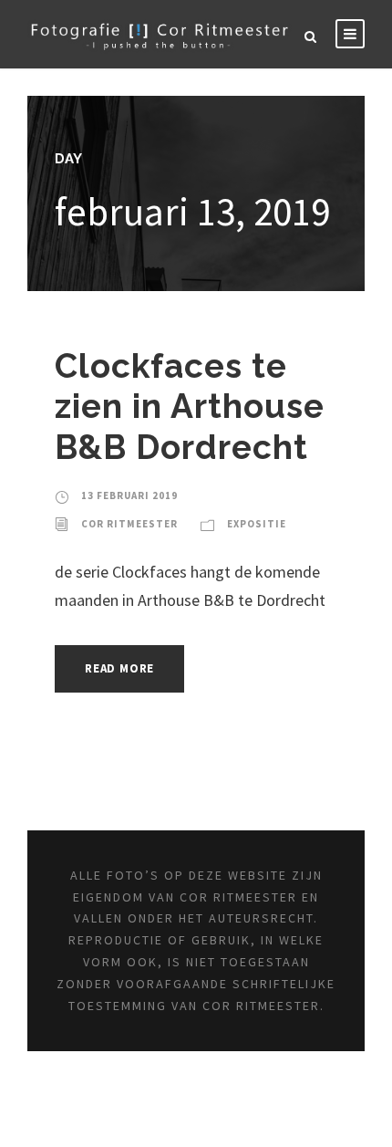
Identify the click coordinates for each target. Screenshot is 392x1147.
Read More (119, 668)
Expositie (256, 523)
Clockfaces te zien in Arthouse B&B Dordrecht (190, 406)
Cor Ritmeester (129, 523)
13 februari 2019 (129, 495)
